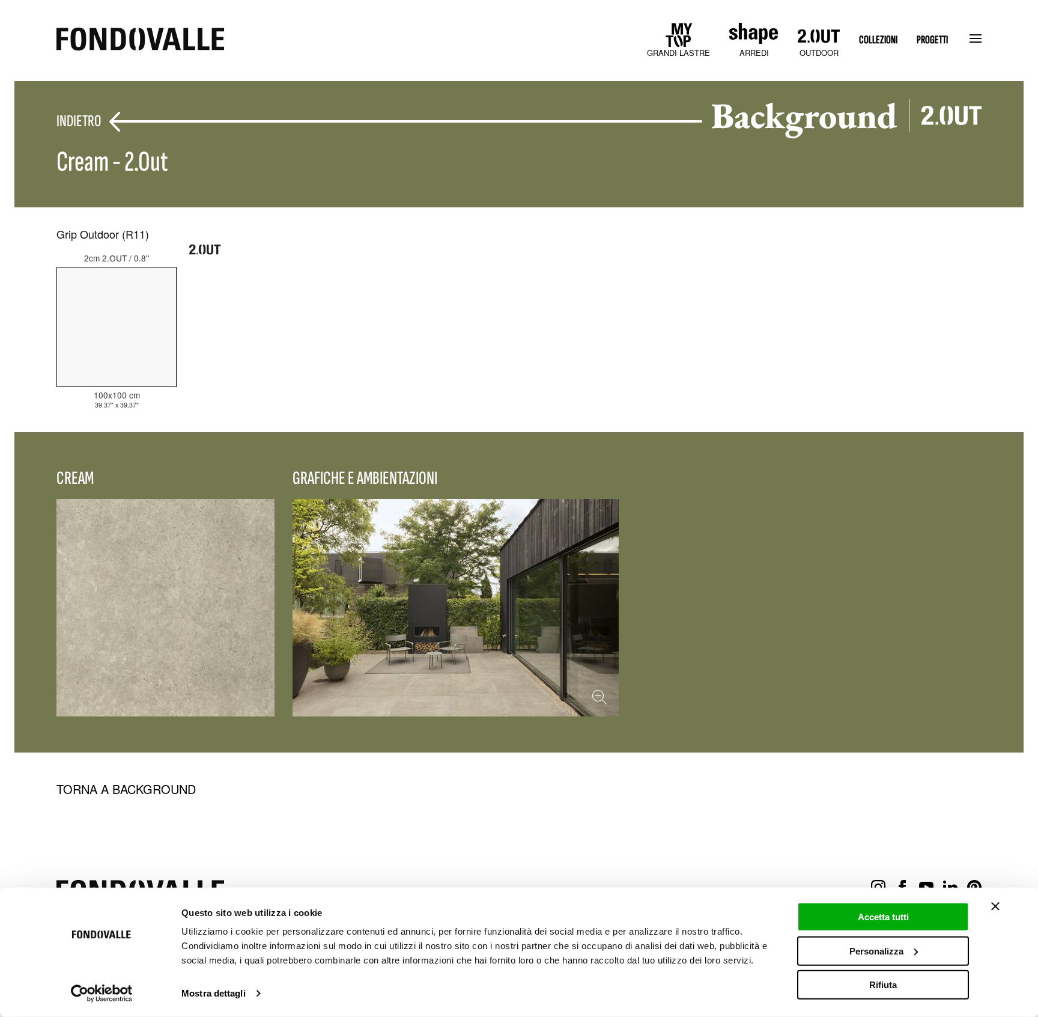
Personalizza (876, 950)
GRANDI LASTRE (678, 52)
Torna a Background (126, 789)
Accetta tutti (883, 917)
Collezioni (878, 40)
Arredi (754, 52)
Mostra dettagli (213, 993)
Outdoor (819, 52)
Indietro (78, 121)
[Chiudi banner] (995, 906)
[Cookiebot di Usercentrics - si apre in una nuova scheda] (101, 994)
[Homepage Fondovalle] (140, 40)
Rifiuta (883, 985)
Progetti (932, 40)
